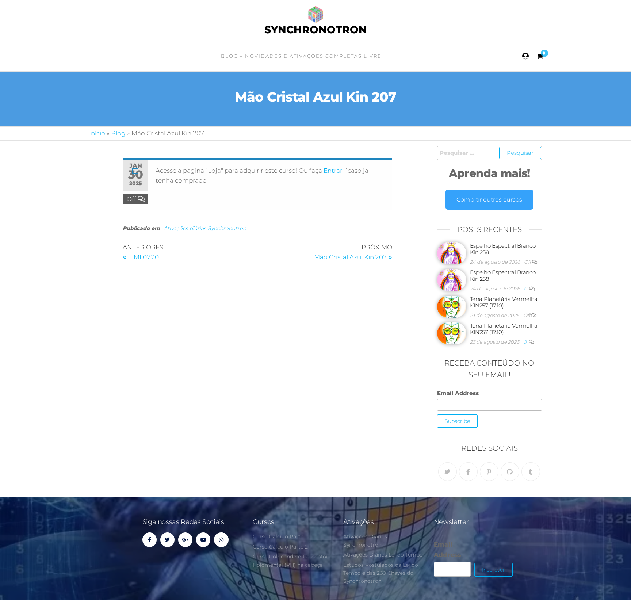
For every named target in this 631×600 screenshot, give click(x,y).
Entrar (334, 170)
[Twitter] (447, 471)
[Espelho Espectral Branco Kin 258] (451, 252)
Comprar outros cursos (489, 199)
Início (97, 133)
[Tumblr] (530, 471)
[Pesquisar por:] (489, 153)
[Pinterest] (489, 471)
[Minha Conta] (525, 56)
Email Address (458, 393)
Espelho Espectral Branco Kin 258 (503, 249)
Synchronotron (315, 29)
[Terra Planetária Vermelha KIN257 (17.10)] (451, 306)
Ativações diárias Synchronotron (205, 228)
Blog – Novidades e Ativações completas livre (301, 56)
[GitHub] (510, 471)
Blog (118, 133)
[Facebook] (468, 471)
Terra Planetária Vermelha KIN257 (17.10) (504, 302)
